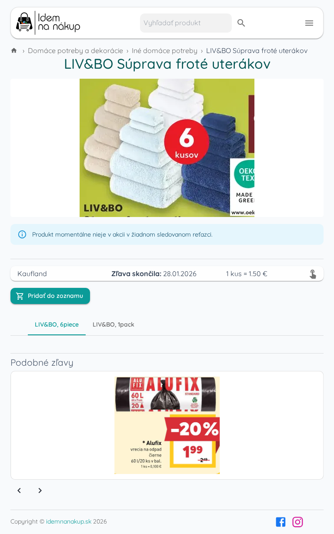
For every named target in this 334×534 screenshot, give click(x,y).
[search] (241, 23)
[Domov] (14, 50)
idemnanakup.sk (68, 521)
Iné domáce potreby (164, 50)
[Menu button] (309, 23)
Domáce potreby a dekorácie (75, 50)
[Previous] (19, 490)
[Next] (40, 490)
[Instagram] (297, 522)
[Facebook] (280, 522)
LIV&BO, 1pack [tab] (113, 324)
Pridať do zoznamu (55, 296)
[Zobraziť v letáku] (312, 273)
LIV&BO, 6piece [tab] (57, 324)
